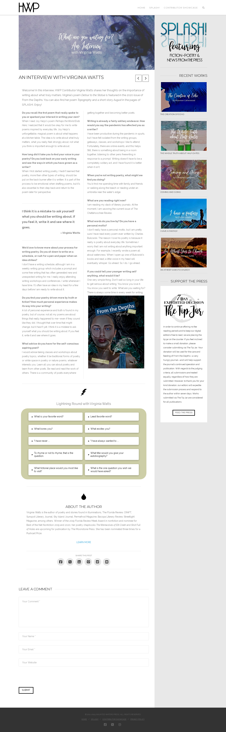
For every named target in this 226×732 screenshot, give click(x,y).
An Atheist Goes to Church (175, 270)
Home (84, 719)
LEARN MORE (83, 542)
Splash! (94, 719)
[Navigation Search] (203, 7)
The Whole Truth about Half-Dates (179, 153)
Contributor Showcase (114, 719)
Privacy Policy (137, 719)
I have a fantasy (168, 231)
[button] (55, 416)
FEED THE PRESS (183, 412)
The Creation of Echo (172, 114)
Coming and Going (170, 192)
